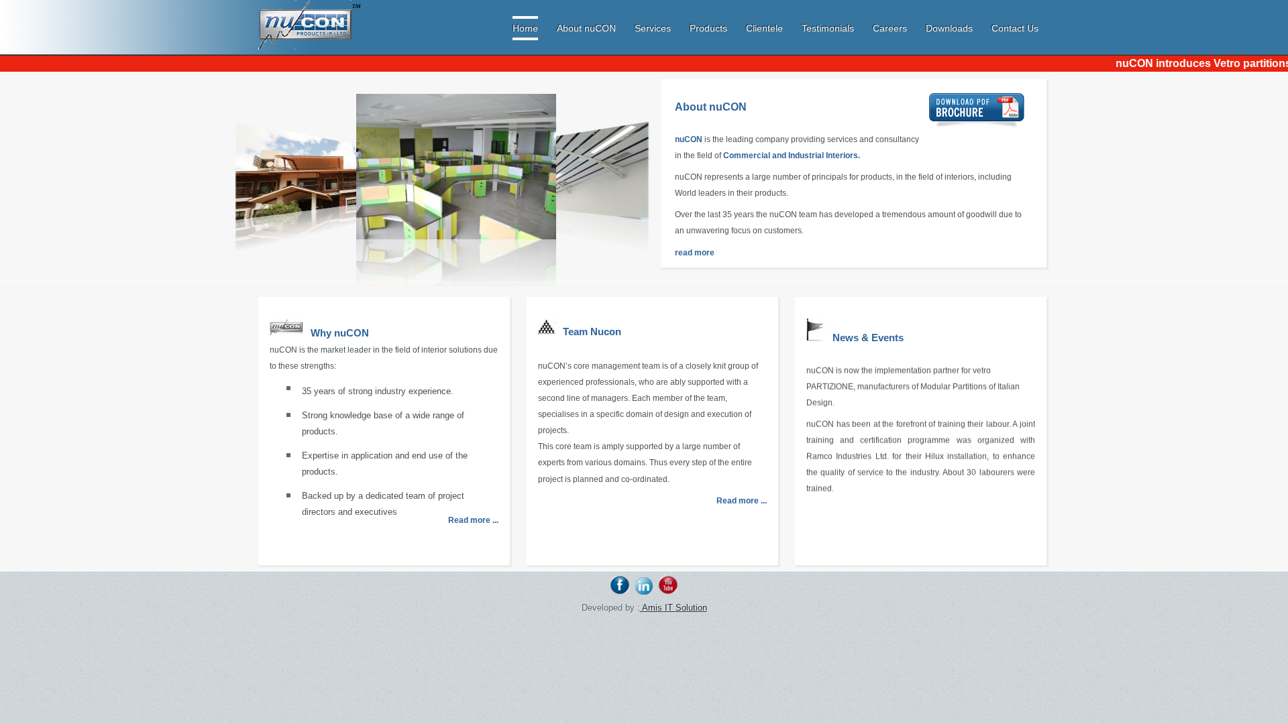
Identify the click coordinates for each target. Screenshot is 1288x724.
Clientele (764, 28)
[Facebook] (620, 592)
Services (653, 28)
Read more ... (473, 520)
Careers (890, 28)
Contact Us (1014, 28)
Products (708, 28)
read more (694, 252)
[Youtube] (668, 592)
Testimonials (829, 28)
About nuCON (586, 28)
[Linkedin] (644, 592)
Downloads (949, 28)
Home (525, 28)
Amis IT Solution (673, 608)
